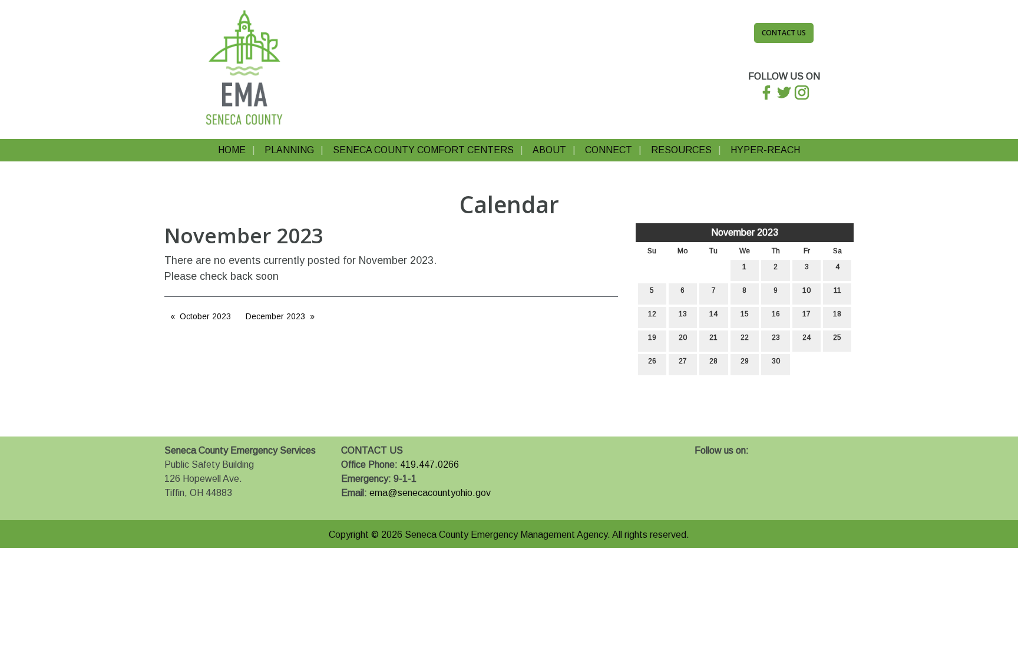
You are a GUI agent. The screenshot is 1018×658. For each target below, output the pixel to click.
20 (683, 337)
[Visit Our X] (722, 464)
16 (776, 314)
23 (776, 337)
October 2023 (205, 316)
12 (652, 314)
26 (652, 361)
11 (837, 290)
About (549, 150)
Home (232, 150)
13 (683, 314)
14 (713, 314)
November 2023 (744, 232)
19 (652, 337)
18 (837, 314)
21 (713, 337)
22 (745, 337)
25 (837, 337)
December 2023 (275, 316)
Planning (289, 150)
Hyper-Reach (765, 150)
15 (745, 314)
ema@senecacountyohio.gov (430, 493)
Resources (681, 150)
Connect (608, 150)
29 (745, 361)
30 (776, 361)
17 (806, 314)
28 (713, 361)
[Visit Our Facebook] (704, 464)
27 (683, 361)
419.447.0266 (429, 464)
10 (806, 290)
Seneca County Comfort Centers (423, 150)
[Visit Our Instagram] (741, 464)
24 (806, 337)
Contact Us (784, 33)
